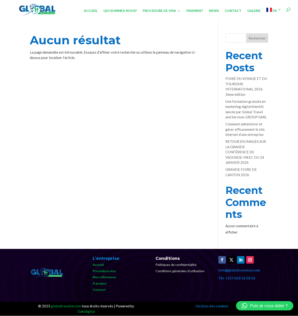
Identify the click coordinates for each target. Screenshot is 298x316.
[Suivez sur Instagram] (250, 260)
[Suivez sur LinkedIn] (240, 260)
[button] (264, 305)
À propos (100, 283)
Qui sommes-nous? (120, 11)
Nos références (104, 277)
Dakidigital (86, 311)
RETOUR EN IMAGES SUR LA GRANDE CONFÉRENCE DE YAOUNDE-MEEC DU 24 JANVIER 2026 (245, 152)
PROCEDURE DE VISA (159, 11)
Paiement (194, 11)
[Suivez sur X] (231, 260)
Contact (233, 11)
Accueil (91, 11)
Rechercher (257, 38)
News (214, 11)
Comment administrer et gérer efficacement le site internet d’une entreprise (245, 129)
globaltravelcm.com (66, 306)
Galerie (254, 11)
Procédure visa (104, 271)
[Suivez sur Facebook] (222, 260)
